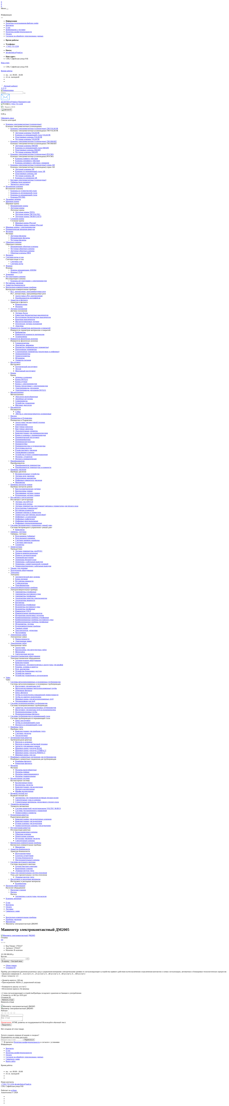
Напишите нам (24, 102)
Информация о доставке (15, 30)
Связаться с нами (13, 911)
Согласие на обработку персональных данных (24, 36)
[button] (5, 63)
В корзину (5, 961)
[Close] (2, 1004)
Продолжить (6, 1025)
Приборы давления (13, 919)
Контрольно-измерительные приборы (21, 917)
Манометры (10, 922)
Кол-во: (4, 956)
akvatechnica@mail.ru (14, 52)
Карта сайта (10, 1061)
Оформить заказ (7, 118)
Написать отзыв (7, 1000)
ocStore (14, 1090)
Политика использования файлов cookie (22, 23)
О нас (8, 27)
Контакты (10, 25)
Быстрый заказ (16, 961)
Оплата (9, 34)
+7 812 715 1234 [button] (7, 1084)
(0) (2, 940)
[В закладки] (2, 942)
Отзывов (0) (11, 968)
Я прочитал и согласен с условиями (32, 1042)
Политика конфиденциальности (19, 32)
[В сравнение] (4, 942)
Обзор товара (11, 965)
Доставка (9, 909)
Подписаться (29, 1040)
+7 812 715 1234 (12, 46)
